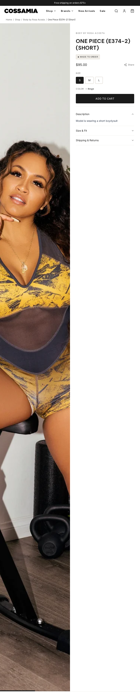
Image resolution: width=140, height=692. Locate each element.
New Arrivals (86, 11)
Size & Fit (81, 130)
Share (131, 64)
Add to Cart (105, 98)
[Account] (124, 11)
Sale (102, 11)
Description (82, 114)
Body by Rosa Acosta (34, 19)
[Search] (116, 11)
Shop (17, 19)
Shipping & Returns (87, 140)
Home (9, 19)
